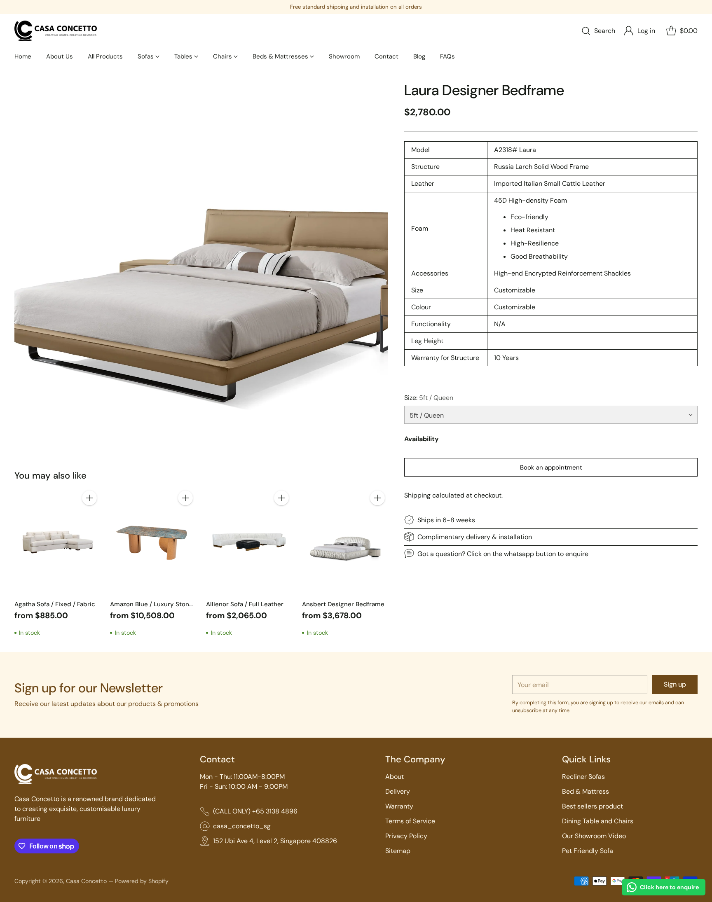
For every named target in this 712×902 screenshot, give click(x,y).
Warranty (399, 806)
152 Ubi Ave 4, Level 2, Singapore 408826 (275, 841)
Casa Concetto (86, 881)
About (394, 776)
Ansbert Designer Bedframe (343, 604)
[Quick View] (89, 516)
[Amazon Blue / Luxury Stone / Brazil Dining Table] (153, 541)
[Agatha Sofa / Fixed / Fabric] (57, 541)
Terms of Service (410, 821)
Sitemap (397, 850)
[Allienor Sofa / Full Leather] (249, 541)
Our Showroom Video (594, 836)
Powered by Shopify (142, 881)
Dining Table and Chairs (597, 821)
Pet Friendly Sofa (587, 850)
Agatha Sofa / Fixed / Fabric (54, 604)
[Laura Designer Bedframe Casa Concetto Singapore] (201, 269)
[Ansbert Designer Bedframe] (345, 541)
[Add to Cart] (89, 498)
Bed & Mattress (585, 791)
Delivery (397, 791)
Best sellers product (592, 806)
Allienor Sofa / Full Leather (244, 604)
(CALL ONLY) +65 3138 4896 (255, 811)
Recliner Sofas (583, 776)
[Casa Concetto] (55, 31)
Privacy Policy (406, 836)
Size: (428, 397)
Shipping (417, 495)
